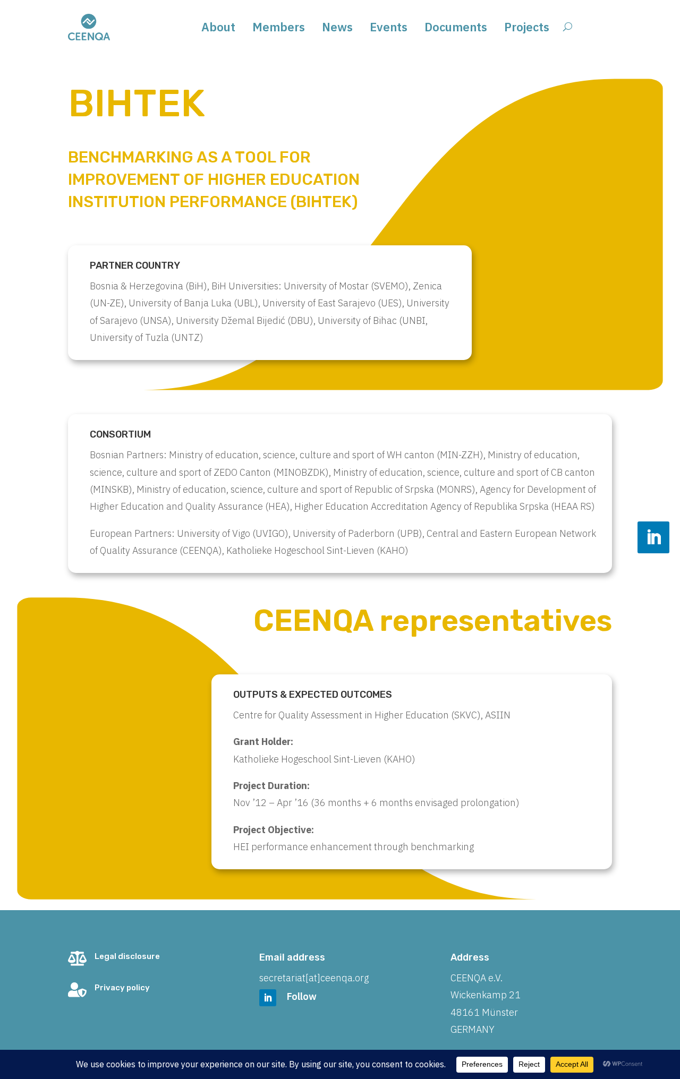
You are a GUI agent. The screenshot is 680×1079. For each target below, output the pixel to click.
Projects (526, 29)
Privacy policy (122, 987)
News (337, 29)
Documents (455, 29)
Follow (302, 996)
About (218, 29)
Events (388, 29)
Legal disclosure (127, 956)
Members (278, 29)
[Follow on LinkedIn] (653, 537)
